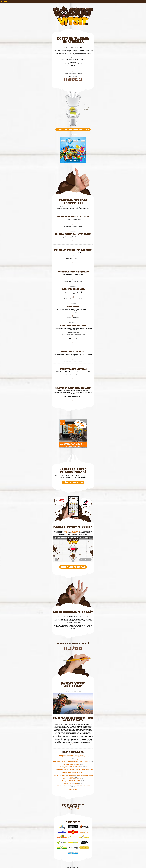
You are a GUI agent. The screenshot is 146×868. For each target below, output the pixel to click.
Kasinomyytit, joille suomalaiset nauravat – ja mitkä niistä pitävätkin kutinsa (73, 756)
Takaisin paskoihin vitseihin (73, 129)
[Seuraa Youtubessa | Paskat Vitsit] (69, 649)
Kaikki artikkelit (73, 789)
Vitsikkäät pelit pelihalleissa (71, 783)
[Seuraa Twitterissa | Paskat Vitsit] (80, 649)
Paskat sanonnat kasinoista (71, 767)
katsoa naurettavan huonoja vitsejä (72, 531)
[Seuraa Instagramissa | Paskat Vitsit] (76, 649)
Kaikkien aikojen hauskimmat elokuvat (70, 774)
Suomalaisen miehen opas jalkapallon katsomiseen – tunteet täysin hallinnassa (73, 769)
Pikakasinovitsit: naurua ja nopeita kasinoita (71, 759)
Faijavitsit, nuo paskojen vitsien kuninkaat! (70, 778)
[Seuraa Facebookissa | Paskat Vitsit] (65, 649)
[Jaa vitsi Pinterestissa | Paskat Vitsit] (76, 80)
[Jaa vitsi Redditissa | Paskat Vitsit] (80, 80)
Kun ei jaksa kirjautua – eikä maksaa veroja (71, 772)
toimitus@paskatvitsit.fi (73, 809)
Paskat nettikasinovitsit (71, 782)
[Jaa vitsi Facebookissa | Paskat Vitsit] (65, 80)
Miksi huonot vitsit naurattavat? (71, 764)
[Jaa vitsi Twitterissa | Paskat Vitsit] (69, 80)
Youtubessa (74, 532)
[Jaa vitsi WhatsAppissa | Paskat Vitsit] (73, 80)
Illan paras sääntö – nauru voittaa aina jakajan (70, 766)
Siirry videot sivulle (73, 567)
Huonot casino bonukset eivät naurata (70, 780)
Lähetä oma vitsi (73, 482)
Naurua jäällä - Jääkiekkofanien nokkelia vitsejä (71, 755)
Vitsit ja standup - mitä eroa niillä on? (70, 763)
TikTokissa (65, 532)
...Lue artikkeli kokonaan (77, 744)
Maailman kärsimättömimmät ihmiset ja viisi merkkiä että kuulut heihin (70, 761)
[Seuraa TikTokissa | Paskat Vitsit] (73, 649)
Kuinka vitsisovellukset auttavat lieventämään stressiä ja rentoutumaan (73, 785)
